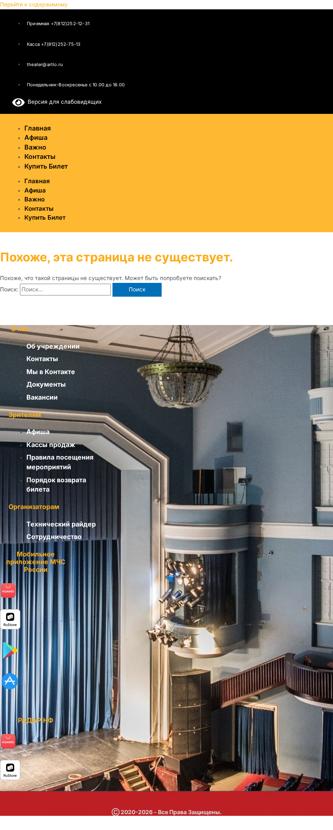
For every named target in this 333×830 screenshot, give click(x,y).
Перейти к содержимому (34, 4)
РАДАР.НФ (35, 720)
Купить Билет (46, 166)
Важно (34, 199)
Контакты (39, 208)
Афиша (35, 190)
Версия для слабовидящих (63, 101)
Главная (37, 181)
